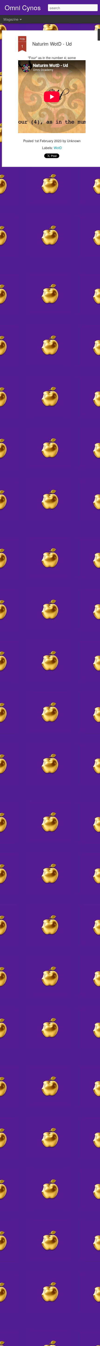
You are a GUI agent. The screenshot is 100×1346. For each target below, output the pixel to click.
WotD (58, 147)
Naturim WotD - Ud (52, 43)
